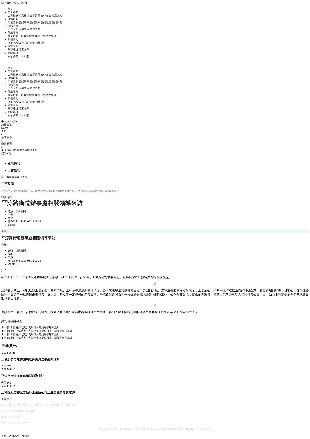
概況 (10, 42)
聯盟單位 (41, 42)
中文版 (5, 121)
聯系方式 (57, 15)
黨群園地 (13, 46)
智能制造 (57, 22)
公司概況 (13, 15)
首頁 (10, 8)
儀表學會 (51, 36)
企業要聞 (13, 56)
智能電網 (46, 22)
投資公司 (19, 42)
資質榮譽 (35, 15)
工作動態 (24, 56)
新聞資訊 (13, 53)
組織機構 (24, 15)
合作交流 (46, 15)
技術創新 (13, 19)
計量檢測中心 (15, 36)
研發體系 (13, 22)
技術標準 (29, 36)
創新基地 (13, 39)
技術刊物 (40, 36)
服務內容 (24, 29)
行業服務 (13, 32)
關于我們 (13, 12)
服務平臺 (13, 25)
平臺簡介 (13, 29)
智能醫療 (35, 22)
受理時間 (35, 29)
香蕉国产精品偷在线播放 (15, 435)
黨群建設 (13, 49)
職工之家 (24, 49)
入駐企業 (30, 42)
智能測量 (24, 22)
